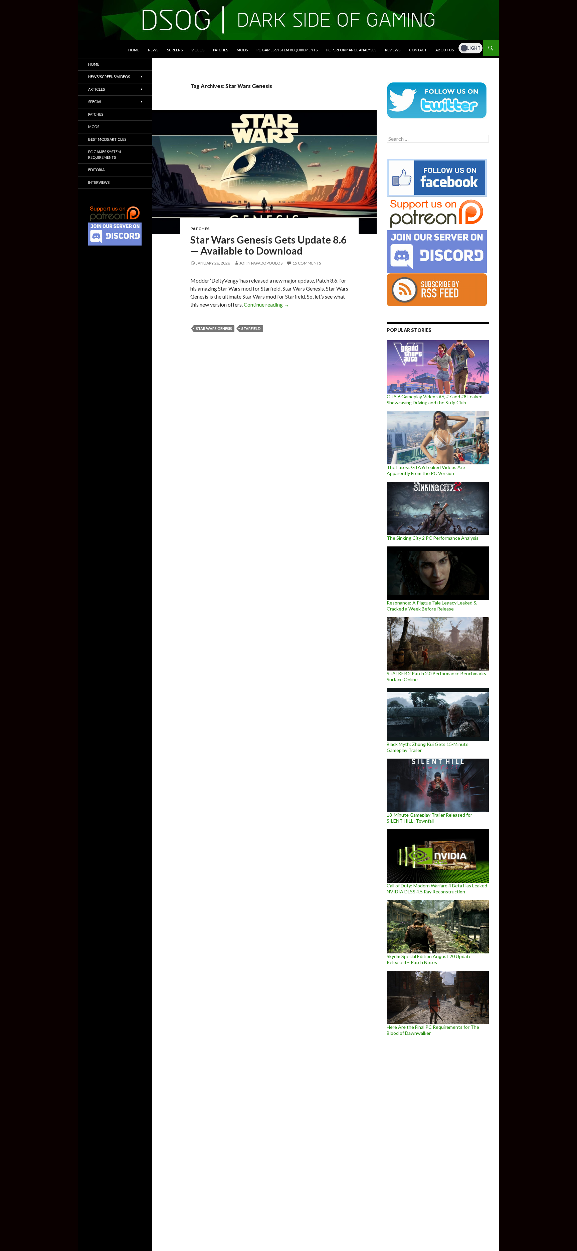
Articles (96, 89)
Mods (242, 50)
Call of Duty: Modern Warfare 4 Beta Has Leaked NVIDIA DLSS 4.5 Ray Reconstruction (437, 888)
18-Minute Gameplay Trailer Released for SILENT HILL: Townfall (429, 818)
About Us (444, 50)
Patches (220, 50)
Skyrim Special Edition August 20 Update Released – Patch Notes (429, 959)
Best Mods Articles (107, 139)
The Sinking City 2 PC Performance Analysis (432, 538)
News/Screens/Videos (109, 76)
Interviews (99, 182)
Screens (175, 50)
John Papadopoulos (260, 263)
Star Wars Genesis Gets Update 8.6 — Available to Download (268, 245)
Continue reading (266, 304)
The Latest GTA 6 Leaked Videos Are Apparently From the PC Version (426, 470)
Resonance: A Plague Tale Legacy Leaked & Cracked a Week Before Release (432, 605)
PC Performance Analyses (351, 50)
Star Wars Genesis (214, 328)
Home (133, 50)
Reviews (392, 50)
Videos (197, 50)
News (153, 50)
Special (95, 101)
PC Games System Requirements (287, 50)
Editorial (97, 169)
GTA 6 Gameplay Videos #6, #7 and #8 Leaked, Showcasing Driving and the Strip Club (435, 399)
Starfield (251, 328)
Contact (418, 50)
